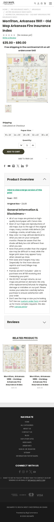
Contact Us (27, 432)
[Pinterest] (27, 166)
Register (31, 449)
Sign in (22, 449)
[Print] (13, 166)
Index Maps (27, 442)
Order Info (27, 446)
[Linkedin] (22, 166)
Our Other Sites (27, 439)
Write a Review (9, 38)
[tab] (27, 179)
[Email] (9, 166)
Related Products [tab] (25, 338)
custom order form (30, 301)
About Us (27, 429)
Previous (3, 354)
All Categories (27, 425)
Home (27, 422)
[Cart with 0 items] (45, 3)
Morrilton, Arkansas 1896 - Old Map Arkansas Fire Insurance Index (14, 380)
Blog (27, 435)
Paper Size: (27, 130)
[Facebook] (4, 166)
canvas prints (20, 306)
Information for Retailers (27, 456)
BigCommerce (32, 513)
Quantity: (27, 140)
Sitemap (27, 452)
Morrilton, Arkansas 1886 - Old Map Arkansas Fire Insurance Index (40, 380)
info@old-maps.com (36, 480)
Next (51, 354)
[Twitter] (18, 166)
